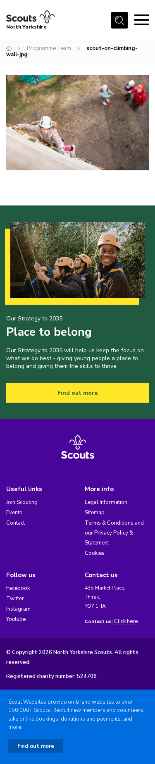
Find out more (77, 393)
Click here (126, 621)
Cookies (95, 553)
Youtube (16, 619)
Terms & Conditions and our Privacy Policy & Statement (114, 533)
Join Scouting (22, 502)
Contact (15, 523)
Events (14, 512)
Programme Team (49, 48)
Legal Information (106, 502)
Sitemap (95, 512)
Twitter (15, 598)
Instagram (18, 609)
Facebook (18, 588)
